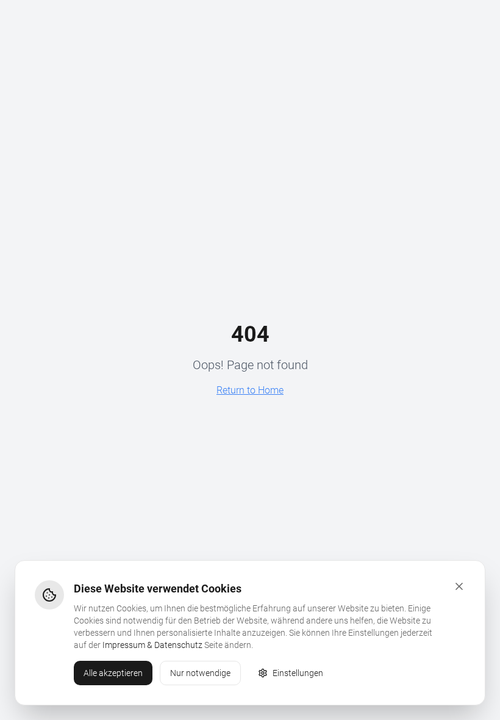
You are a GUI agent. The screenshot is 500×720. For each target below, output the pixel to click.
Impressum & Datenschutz (152, 645)
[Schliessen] (459, 586)
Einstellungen (298, 673)
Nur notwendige (200, 673)
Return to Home (250, 390)
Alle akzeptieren (113, 673)
